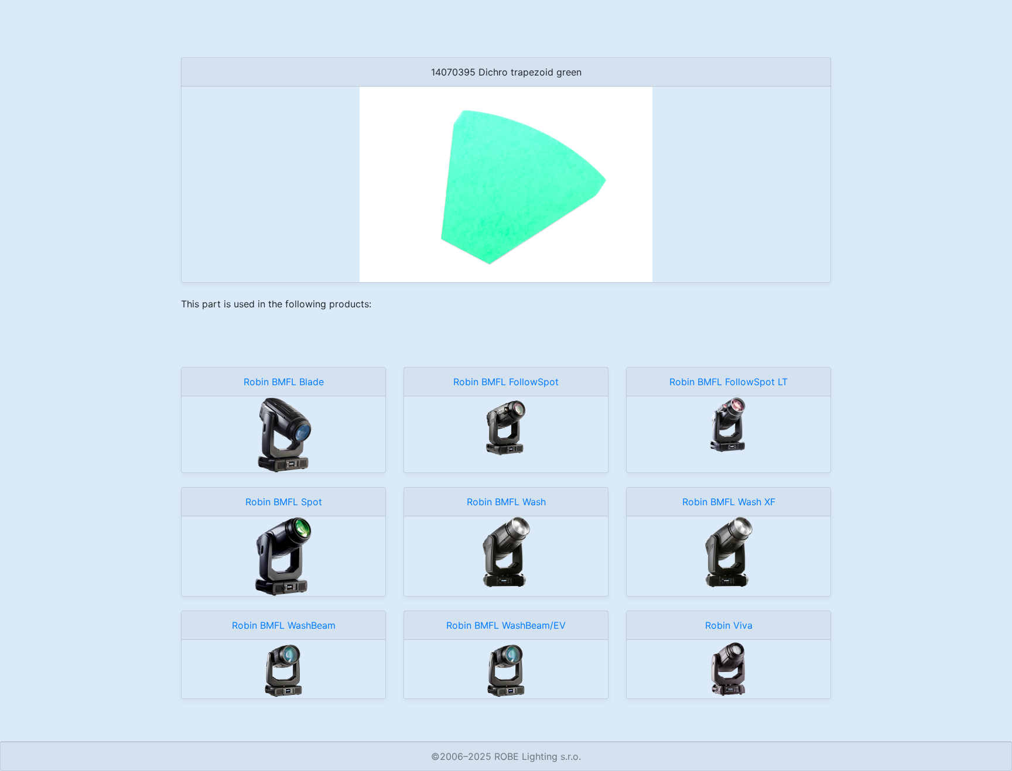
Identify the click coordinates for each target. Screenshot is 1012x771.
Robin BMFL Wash (506, 502)
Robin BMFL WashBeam (284, 625)
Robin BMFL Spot (283, 502)
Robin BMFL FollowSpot (506, 382)
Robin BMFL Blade (284, 382)
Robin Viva (729, 625)
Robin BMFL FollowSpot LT (728, 382)
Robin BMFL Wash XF (728, 502)
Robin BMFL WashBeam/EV (506, 625)
